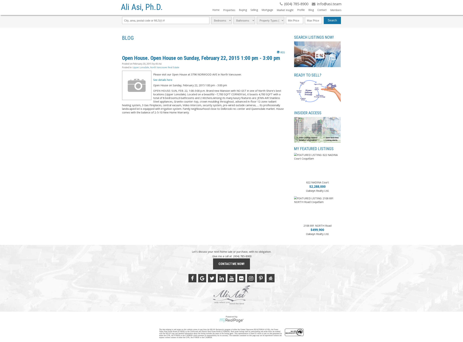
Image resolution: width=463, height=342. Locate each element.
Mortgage (267, 10)
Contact (322, 10)
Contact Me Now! (231, 264)
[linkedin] (222, 278)
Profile (301, 10)
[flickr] (241, 278)
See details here (162, 80)
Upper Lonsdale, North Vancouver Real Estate (155, 67)
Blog (311, 10)
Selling (254, 10)
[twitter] (212, 278)
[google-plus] (202, 278)
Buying (243, 10)
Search (332, 20)
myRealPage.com (231, 320)
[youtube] (231, 278)
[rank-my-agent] (271, 278)
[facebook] (192, 278)
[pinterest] (261, 278)
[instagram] (251, 278)
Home (216, 10)
